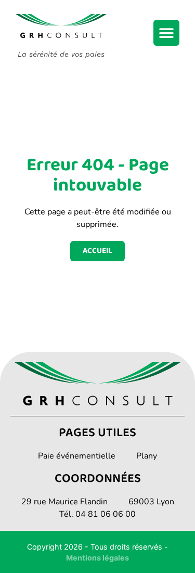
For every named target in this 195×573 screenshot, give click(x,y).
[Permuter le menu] (166, 33)
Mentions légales (97, 557)
